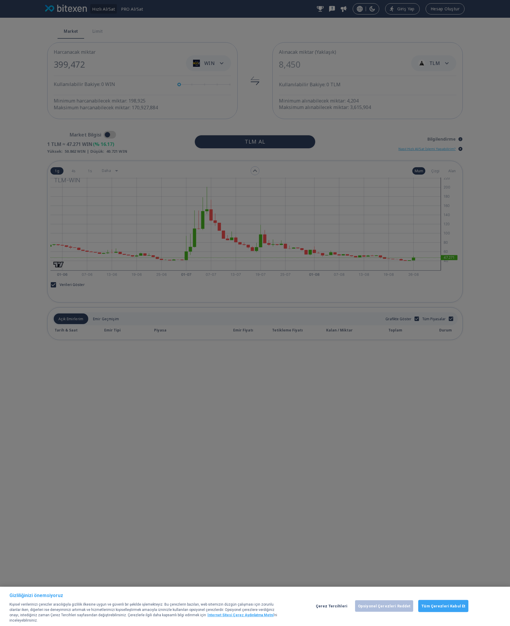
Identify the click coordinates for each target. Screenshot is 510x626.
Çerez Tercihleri (331, 606)
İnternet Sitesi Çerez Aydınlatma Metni (240, 615)
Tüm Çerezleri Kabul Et (443, 606)
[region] (255, 606)
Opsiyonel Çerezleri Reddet (384, 606)
